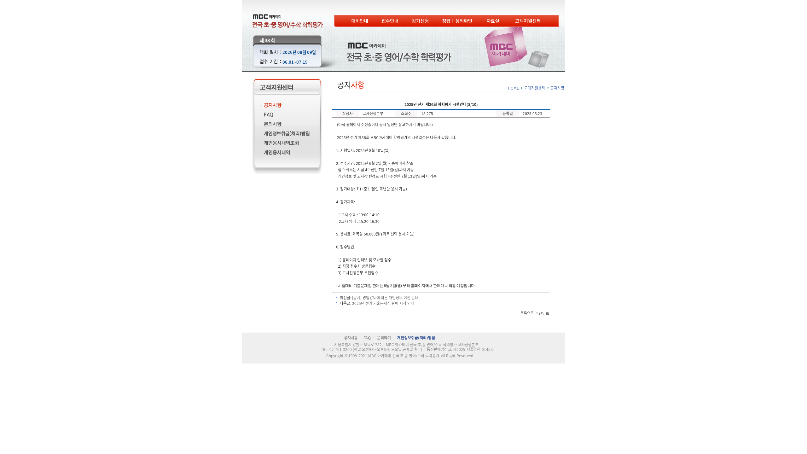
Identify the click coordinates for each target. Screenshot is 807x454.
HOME (513, 87)
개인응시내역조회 (284, 144)
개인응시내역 (284, 153)
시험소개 (359, 21)
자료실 (494, 21)
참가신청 (420, 21)
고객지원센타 (528, 21)
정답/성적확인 (457, 21)
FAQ (284, 115)
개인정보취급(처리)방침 (284, 134)
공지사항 (284, 106)
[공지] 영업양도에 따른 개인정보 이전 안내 (385, 297)
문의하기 (284, 125)
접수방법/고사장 (389, 21)
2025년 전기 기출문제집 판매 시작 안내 (383, 303)
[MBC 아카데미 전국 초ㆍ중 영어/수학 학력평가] (288, 16)
